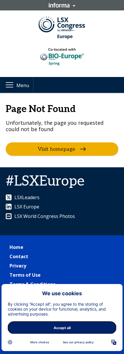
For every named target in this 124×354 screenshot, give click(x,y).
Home (16, 247)
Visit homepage (56, 149)
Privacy (18, 266)
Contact (19, 256)
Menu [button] (22, 85)
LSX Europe (26, 206)
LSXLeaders (27, 197)
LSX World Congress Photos (44, 216)
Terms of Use (25, 275)
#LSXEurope (45, 181)
